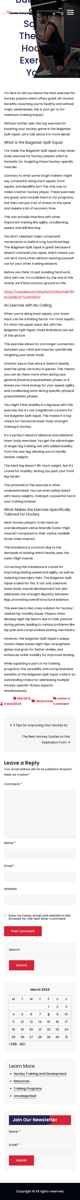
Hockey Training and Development (40, 1073)
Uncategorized (25, 1096)
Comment (13, 784)
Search (14, 949)
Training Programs (28, 1088)
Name (10, 843)
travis (8, 704)
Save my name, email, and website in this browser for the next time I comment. (39, 917)
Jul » (22, 1043)
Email (9, 866)
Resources (44, 701)
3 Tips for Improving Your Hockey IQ (40, 725)
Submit (21, 1160)
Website (10, 889)
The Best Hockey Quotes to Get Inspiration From (46, 739)
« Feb (13, 1043)
